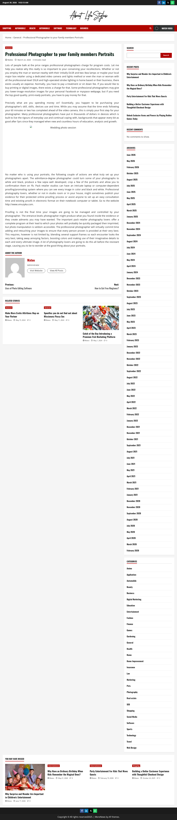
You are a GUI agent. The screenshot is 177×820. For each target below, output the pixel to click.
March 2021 (131, 482)
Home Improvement (135, 661)
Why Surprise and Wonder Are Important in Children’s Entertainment (24, 795)
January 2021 (132, 494)
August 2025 (132, 179)
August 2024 (132, 241)
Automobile (20, 28)
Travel (129, 741)
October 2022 (132, 365)
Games (129, 630)
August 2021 (132, 451)
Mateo (10, 60)
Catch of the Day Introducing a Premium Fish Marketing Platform (99, 335)
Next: (107, 286)
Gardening (131, 636)
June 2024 (131, 253)
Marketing (131, 679)
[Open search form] (150, 28)
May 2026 (131, 160)
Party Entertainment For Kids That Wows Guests (147, 96)
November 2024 (133, 229)
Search (130, 48)
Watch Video (167, 28)
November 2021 (133, 432)
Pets (129, 685)
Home (129, 654)
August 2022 (132, 377)
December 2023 (133, 278)
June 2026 (131, 154)
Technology (71, 28)
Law (128, 673)
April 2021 (131, 476)
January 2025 (132, 216)
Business (84, 28)
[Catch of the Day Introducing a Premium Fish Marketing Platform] (101, 318)
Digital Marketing (134, 599)
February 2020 (133, 550)
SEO (128, 704)
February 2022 (133, 414)
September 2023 (134, 296)
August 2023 (132, 303)
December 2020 (133, 501)
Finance (130, 624)
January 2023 (132, 346)
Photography (132, 692)
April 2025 (131, 204)
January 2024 (132, 272)
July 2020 (131, 525)
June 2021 (131, 463)
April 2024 (131, 266)
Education (131, 605)
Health (32, 28)
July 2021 (130, 457)
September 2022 (134, 371)
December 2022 (133, 352)
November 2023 (133, 284)
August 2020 (132, 519)
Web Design (131, 747)
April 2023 (131, 327)
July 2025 (131, 185)
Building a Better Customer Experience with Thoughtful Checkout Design (145, 106)
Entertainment (133, 611)
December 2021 (133, 426)
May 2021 (130, 470)
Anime (129, 568)
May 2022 (131, 395)
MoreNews (100, 816)
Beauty (130, 587)
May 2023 (131, 321)
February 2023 (133, 340)
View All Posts (56, 270)
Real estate (131, 698)
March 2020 (132, 544)
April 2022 (131, 402)
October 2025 (132, 173)
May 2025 (131, 198)
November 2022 (133, 358)
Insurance (131, 667)
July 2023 (131, 309)
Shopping (7, 28)
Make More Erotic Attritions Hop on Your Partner (22, 314)
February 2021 (133, 488)
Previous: (18, 286)
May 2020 (131, 531)
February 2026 (133, 167)
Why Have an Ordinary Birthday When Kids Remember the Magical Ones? (65, 772)
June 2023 (131, 315)
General (9, 48)
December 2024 (133, 222)
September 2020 (134, 513)
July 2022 (131, 383)
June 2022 (131, 389)
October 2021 (132, 439)
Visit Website (36, 270)
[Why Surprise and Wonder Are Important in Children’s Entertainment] (25, 777)
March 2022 (132, 408)
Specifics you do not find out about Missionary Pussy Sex (60, 314)
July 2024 (131, 247)
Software (58, 28)
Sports (129, 729)
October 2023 (132, 290)
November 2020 (133, 507)
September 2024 (134, 235)
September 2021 (134, 445)
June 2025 (131, 191)
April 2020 (131, 538)
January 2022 (132, 420)
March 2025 (132, 210)
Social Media (132, 716)
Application (131, 574)
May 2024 (131, 259)
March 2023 (132, 334)
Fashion (130, 617)
